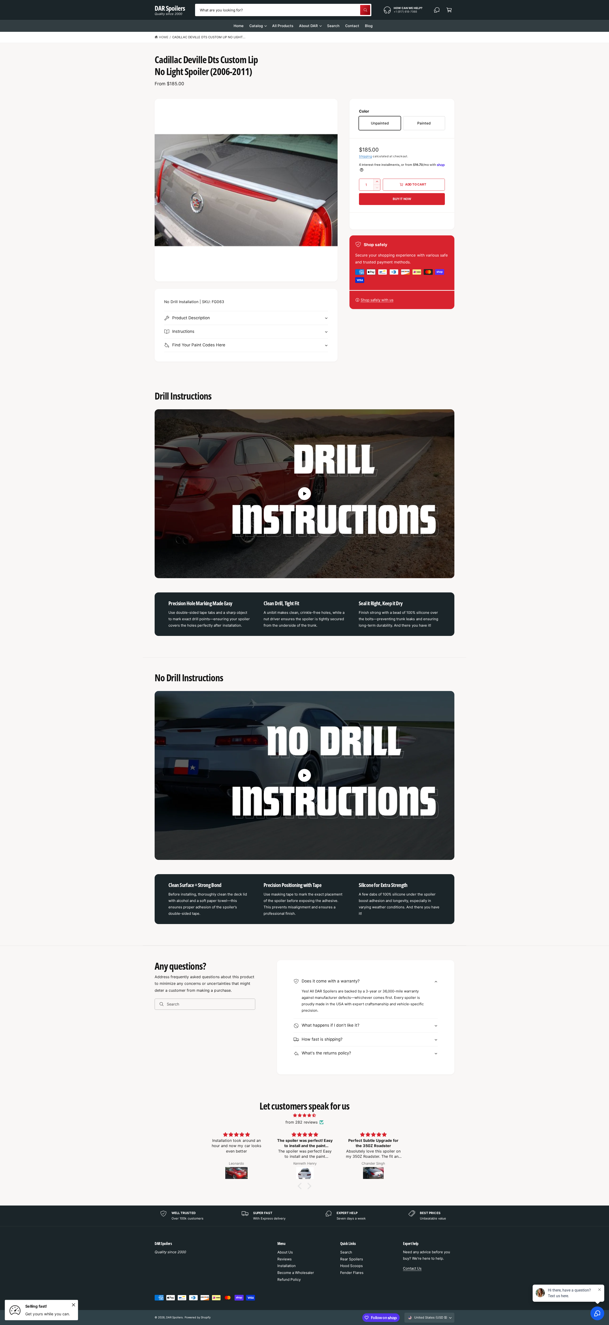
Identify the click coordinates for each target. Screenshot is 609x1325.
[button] (449, 10)
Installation (286, 1265)
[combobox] (283, 10)
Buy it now (402, 199)
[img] (304, 1115)
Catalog (256, 26)
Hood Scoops (351, 1265)
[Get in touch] (437, 10)
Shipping (365, 156)
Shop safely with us (377, 300)
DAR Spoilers (174, 1317)
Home (163, 37)
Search (346, 1252)
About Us (285, 1252)
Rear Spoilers (351, 1259)
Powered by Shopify (197, 1317)
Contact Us (412, 1268)
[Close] (73, 1305)
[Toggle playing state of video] (304, 493)
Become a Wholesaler (295, 1272)
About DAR (308, 26)
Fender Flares (351, 1272)
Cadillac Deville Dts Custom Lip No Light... (209, 37)
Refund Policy (289, 1279)
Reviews (284, 1259)
